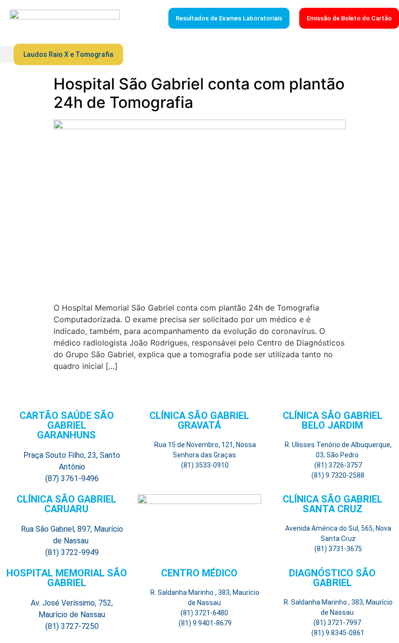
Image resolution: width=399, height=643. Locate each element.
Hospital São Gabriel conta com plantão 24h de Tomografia (199, 93)
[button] (7, 54)
